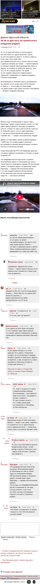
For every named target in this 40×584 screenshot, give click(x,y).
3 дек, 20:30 (32, 384)
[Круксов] (4, 311)
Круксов (13, 311)
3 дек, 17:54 (24, 326)
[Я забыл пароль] (6, 443)
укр (33, 21)
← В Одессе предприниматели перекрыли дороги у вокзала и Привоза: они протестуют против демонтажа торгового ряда (19, 553)
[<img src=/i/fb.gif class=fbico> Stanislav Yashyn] (4, 262)
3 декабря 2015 (6, 47)
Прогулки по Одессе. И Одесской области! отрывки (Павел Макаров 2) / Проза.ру (20, 371)
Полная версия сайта (6, 576)
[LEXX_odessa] (6, 384)
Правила (32, 537)
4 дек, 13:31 (23, 464)
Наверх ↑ (6, 539)
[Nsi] (2, 289)
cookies (22, 582)
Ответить (13, 256)
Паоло (10, 348)
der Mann (10, 418)
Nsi (7, 289)
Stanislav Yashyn (16, 262)
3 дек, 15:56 (23, 235)
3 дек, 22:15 (23, 418)
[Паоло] (3, 348)
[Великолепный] (2, 326)
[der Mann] (3, 419)
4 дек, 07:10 (33, 440)
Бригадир (13, 464)
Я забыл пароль (18, 440)
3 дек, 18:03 (21, 348)
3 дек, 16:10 (29, 262)
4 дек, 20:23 (26, 507)
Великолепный (12, 326)
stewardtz (13, 235)
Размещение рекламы (20, 576)
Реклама (20, 34)
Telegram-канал (14, 578)
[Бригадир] (4, 464)
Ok (29, 582)
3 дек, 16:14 (17, 289)
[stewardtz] (4, 235)
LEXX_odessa (18, 384)
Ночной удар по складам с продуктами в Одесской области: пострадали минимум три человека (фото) (10, 14)
